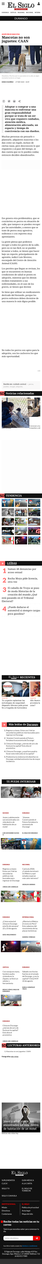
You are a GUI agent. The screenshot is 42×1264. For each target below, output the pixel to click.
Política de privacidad (30, 1207)
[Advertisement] (21, 194)
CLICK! (5, 1183)
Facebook (4, 101)
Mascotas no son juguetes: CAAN (18, 1051)
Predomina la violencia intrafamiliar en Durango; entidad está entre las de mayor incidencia (23, 759)
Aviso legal (26, 1211)
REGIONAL (21, 12)
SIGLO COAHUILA (9, 1196)
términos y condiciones (29, 1246)
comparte (19, 101)
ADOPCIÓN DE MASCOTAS (11, 34)
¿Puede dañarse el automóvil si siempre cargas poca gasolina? (24, 610)
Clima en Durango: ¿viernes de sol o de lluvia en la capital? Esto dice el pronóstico (22, 746)
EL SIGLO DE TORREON (27, 1189)
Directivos (6, 1211)
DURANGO (5, 12)
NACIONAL (29, 12)
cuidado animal (19, 384)
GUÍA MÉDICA (28, 1180)
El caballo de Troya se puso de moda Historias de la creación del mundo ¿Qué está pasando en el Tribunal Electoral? (20, 594)
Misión (4, 1207)
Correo (14, 101)
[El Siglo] (19, 1178)
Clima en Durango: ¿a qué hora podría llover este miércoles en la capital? (21, 752)
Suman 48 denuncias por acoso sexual (22, 570)
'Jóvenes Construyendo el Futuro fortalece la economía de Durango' (20, 739)
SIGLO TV (6, 1188)
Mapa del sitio (27, 1214)
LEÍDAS (12, 563)
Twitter (9, 101)
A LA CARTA (27, 1183)
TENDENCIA (14, 495)
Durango (21, 18)
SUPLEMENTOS (8, 1180)
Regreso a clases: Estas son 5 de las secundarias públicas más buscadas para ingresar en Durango (22, 732)
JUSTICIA (13, 12)
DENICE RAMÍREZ (7, 82)
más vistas (14, 1056)
